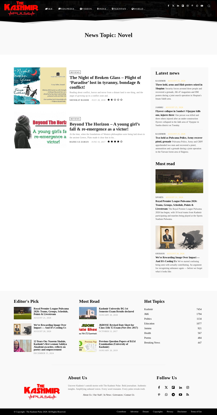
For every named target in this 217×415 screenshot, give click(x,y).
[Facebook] (168, 6)
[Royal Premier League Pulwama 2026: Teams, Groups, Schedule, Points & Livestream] (179, 181)
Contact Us (129, 395)
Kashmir (161, 81)
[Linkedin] (178, 6)
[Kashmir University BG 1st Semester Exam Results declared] (88, 313)
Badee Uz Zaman (79, 142)
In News (107, 395)
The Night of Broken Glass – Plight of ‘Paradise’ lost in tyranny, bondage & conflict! (105, 82)
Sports (159, 197)
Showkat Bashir (79, 100)
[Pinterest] (192, 6)
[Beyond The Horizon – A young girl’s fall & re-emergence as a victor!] (40, 130)
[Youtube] (202, 6)
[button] (209, 6)
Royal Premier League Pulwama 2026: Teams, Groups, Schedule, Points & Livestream (176, 205)
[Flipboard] (183, 6)
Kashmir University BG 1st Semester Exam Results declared (116, 310)
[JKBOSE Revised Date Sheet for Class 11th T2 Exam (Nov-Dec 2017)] (88, 329)
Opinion (160, 254)
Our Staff (97, 395)
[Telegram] (173, 395)
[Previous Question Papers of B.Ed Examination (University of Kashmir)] (88, 346)
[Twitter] (173, 6)
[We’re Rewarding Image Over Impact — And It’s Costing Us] (179, 237)
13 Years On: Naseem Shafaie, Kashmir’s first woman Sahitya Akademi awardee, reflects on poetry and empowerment (50, 345)
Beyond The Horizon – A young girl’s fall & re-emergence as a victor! (105, 126)
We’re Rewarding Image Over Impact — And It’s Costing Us (50, 326)
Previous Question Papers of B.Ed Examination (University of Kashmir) (117, 344)
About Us (87, 395)
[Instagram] (187, 6)
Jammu (159, 107)
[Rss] (188, 395)
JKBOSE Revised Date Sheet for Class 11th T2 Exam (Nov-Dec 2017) (118, 326)
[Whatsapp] (197, 6)
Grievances (118, 395)
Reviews (75, 72)
